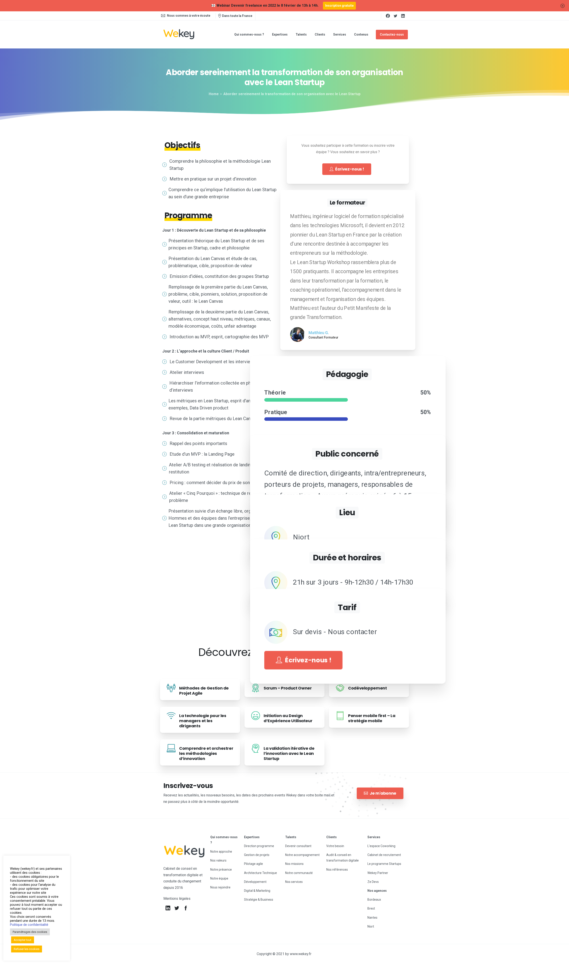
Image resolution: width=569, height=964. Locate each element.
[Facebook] (388, 16)
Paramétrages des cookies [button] (30, 932)
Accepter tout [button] (22, 940)
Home (214, 94)
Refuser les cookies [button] (26, 949)
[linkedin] (403, 16)
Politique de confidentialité (29, 925)
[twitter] (395, 16)
